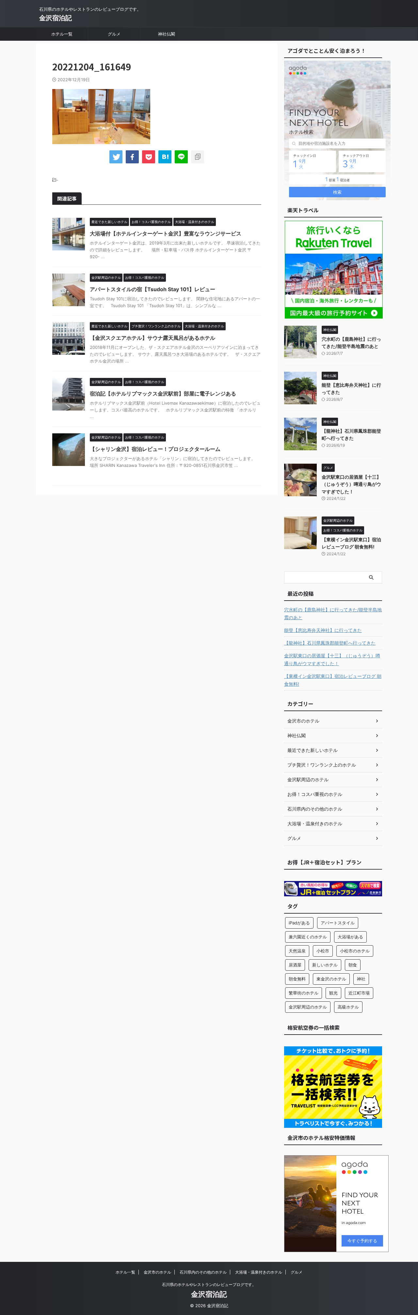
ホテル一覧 (61, 34)
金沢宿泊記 (55, 18)
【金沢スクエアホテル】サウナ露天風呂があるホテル (152, 338)
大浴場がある (350, 936)
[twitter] (115, 156)
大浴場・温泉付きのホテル (258, 1272)
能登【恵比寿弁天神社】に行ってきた (323, 630)
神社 (361, 978)
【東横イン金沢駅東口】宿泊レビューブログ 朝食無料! (332, 680)
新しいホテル (325, 964)
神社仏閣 (166, 34)
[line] (181, 156)
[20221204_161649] (164, 156)
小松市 (322, 950)
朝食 (352, 964)
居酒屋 (295, 964)
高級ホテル (348, 1006)
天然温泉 (297, 950)
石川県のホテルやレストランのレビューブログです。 (209, 1284)
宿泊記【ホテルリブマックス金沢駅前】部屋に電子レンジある (163, 393)
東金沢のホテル (331, 978)
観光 (333, 992)
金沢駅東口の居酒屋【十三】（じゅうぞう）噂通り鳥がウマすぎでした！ (351, 484)
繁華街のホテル (303, 992)
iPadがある (299, 922)
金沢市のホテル (157, 1272)
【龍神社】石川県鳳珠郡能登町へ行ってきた (330, 643)
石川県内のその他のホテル (203, 1272)
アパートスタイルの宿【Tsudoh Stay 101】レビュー (152, 289)
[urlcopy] (197, 156)
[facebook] (132, 156)
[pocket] (148, 156)
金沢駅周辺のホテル (308, 1006)
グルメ (114, 34)
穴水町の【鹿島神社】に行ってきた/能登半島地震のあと (333, 613)
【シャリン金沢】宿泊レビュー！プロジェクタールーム (155, 449)
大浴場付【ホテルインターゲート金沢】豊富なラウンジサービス (165, 233)
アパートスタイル (338, 922)
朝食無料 (297, 978)
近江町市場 (359, 992)
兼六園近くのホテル (308, 936)
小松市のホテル (355, 950)
